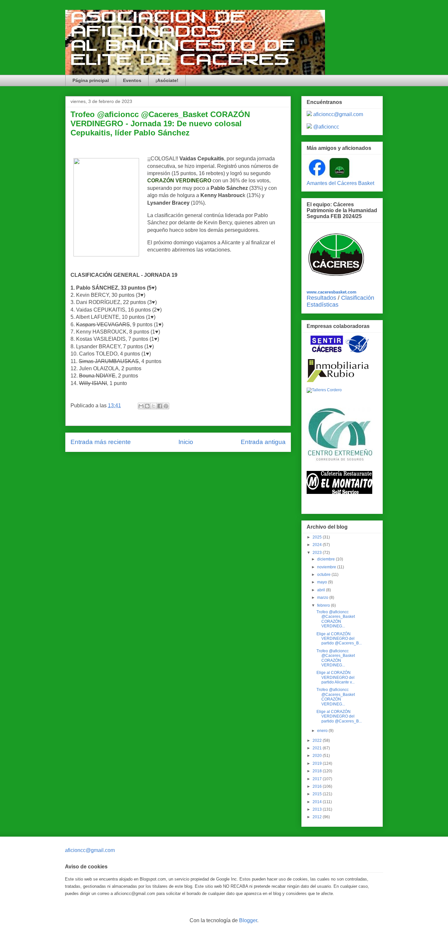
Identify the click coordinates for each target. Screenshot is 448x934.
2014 (318, 802)
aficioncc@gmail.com (338, 114)
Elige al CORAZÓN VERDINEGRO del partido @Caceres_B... (339, 639)
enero (323, 730)
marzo (323, 597)
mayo (322, 582)
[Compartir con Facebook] (159, 406)
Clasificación (357, 297)
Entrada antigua (263, 441)
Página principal (90, 80)
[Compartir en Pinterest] (166, 406)
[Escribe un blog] (147, 406)
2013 (318, 809)
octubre (324, 574)
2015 (318, 794)
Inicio (185, 441)
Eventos (132, 80)
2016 (318, 786)
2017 (318, 779)
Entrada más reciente (101, 441)
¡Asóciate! (166, 80)
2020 (318, 755)
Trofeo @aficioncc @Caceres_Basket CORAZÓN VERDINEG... (335, 619)
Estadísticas (322, 304)
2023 (318, 552)
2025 (318, 537)
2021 (318, 748)
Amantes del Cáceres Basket (340, 183)
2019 (318, 763)
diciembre (326, 559)
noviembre (327, 567)
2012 (318, 817)
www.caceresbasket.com (331, 292)
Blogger (248, 920)
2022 (318, 740)
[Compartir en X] (153, 406)
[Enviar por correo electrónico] (141, 406)
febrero (324, 605)
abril (321, 590)
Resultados (321, 297)
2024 (318, 544)
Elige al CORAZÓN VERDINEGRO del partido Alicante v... (335, 677)
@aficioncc (326, 127)
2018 (318, 771)
